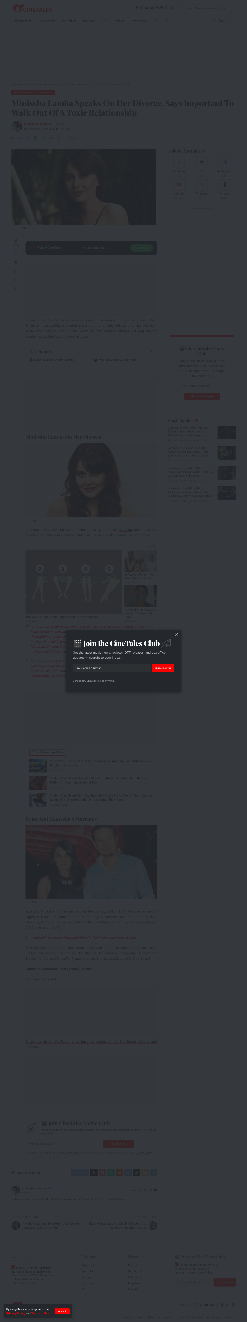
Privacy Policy (15, 1313)
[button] (62, 1311)
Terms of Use (40, 1313)
